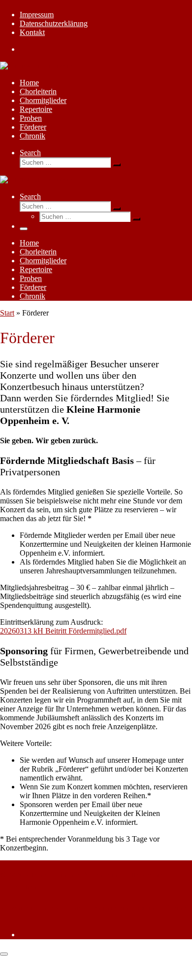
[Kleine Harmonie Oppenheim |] (36, 66)
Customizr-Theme (158, 908)
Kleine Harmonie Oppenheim (72, 875)
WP (54, 908)
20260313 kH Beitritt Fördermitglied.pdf (63, 631)
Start (7, 313)
